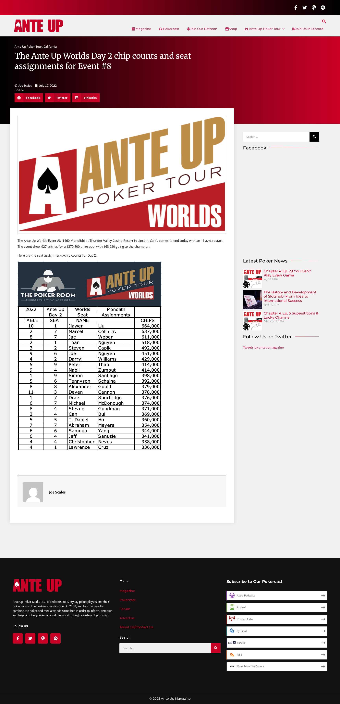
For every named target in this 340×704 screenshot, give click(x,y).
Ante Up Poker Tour (264, 29)
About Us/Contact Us (136, 627)
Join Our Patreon (203, 29)
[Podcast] (313, 7)
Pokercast (170, 29)
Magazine (143, 29)
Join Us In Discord (309, 29)
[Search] (314, 137)
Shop (233, 29)
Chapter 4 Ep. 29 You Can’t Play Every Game (287, 273)
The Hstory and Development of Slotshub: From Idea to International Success (290, 296)
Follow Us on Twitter (267, 336)
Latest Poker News (265, 261)
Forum (124, 609)
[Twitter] (304, 7)
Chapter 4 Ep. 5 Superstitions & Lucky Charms (291, 315)
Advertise (127, 618)
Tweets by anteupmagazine (263, 347)
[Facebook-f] (295, 7)
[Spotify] (322, 7)
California (50, 46)
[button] (324, 21)
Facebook (254, 148)
